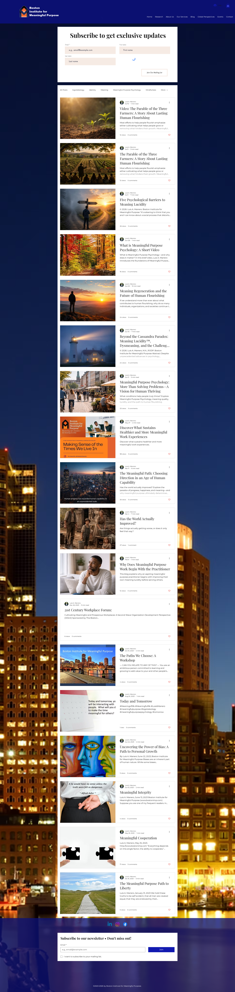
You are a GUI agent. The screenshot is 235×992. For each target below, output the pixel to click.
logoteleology (78, 90)
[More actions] (170, 102)
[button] (228, 5)
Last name (68, 56)
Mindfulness (151, 90)
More (163, 90)
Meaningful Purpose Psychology (127, 90)
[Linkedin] (109, 924)
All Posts (63, 90)
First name (123, 45)
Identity (92, 90)
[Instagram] (117, 924)
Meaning (104, 90)
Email (67, 45)
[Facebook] (125, 924)
